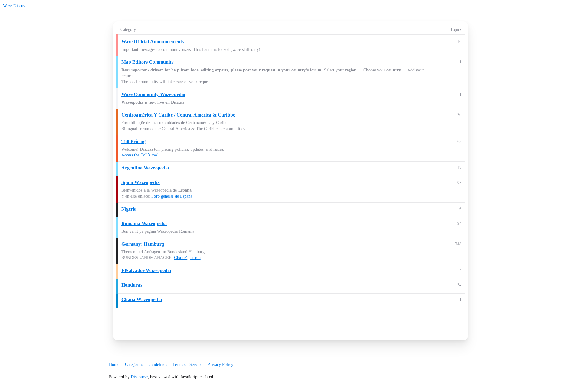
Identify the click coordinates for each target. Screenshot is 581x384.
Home (114, 364)
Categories (134, 364)
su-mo (195, 257)
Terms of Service (187, 364)
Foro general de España (171, 196)
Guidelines (158, 364)
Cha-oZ (180, 257)
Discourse (139, 377)
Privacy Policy (220, 364)
